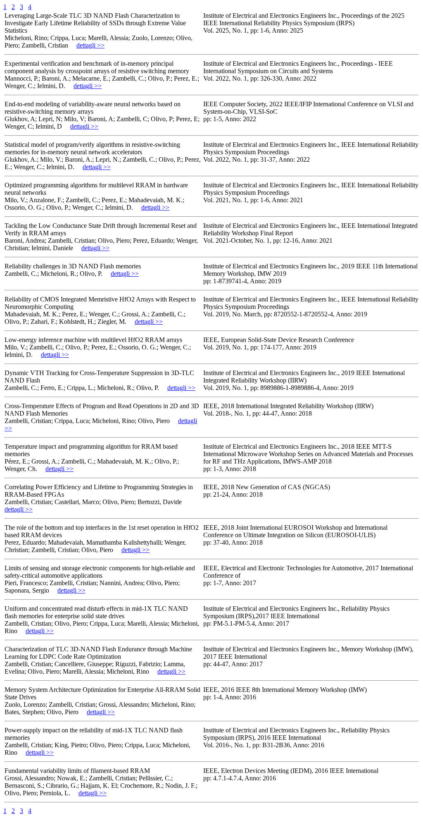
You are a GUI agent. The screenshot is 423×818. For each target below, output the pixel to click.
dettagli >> (90, 45)
